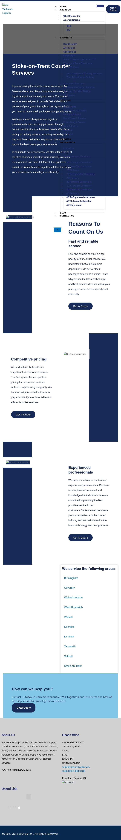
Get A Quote (24, 707)
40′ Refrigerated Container (80, 197)
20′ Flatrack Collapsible (79, 182)
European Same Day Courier (78, 63)
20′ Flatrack (72, 170)
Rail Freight (69, 55)
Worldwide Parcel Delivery (80, 77)
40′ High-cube (73, 205)
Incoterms (69, 148)
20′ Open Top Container (79, 166)
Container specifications (77, 156)
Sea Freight (69, 52)
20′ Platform (73, 178)
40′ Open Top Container (79, 189)
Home (63, 6)
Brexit (66, 152)
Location (65, 139)
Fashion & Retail (72, 114)
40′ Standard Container (79, 185)
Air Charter (69, 95)
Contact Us (67, 216)
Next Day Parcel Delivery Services (84, 73)
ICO (68, 30)
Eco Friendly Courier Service (78, 87)
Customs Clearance (74, 83)
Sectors (65, 100)
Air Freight (69, 48)
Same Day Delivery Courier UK (79, 59)
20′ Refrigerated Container (80, 174)
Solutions (66, 38)
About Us (65, 10)
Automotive (69, 107)
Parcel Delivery (71, 67)
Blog (63, 213)
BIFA (68, 26)
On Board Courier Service (77, 91)
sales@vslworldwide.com (76, 767)
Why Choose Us (71, 16)
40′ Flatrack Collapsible (79, 201)
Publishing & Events (74, 122)
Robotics (68, 130)
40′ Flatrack (72, 193)
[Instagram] (19, 807)
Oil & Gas (68, 134)
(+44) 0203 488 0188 (73, 771)
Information (67, 142)
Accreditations (71, 20)
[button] (28, 796)
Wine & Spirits (70, 126)
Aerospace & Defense (75, 110)
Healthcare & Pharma (74, 118)
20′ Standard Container (79, 162)
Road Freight (70, 44)
